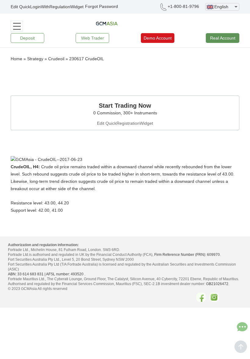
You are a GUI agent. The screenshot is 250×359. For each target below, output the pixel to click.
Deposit (27, 38)
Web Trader (92, 38)
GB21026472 (217, 284)
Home (16, 58)
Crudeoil (56, 58)
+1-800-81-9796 (183, 6)
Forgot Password (101, 6)
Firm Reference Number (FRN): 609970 (187, 255)
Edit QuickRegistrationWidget (125, 123)
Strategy (35, 58)
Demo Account (158, 38)
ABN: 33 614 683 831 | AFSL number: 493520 (46, 274)
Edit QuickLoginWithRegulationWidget (47, 6)
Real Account (222, 38)
